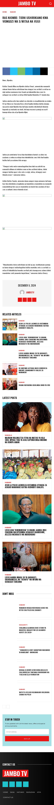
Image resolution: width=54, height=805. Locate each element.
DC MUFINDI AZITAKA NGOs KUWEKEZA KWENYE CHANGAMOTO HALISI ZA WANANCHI (33, 370)
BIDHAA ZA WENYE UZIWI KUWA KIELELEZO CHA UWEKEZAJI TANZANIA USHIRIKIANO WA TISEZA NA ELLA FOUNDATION (34, 672)
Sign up (27, 739)
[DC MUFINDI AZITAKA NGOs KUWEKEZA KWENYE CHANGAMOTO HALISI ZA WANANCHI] (10, 369)
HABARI (13, 11)
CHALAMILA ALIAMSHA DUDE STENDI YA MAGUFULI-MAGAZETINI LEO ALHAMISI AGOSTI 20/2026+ (32, 630)
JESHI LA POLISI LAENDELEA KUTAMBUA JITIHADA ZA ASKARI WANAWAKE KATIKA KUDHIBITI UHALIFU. (34, 325)
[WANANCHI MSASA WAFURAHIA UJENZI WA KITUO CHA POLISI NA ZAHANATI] (10, 607)
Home (5, 11)
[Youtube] (34, 300)
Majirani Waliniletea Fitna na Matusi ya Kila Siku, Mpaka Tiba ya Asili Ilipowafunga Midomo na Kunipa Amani (26, 440)
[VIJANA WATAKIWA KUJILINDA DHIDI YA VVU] (10, 384)
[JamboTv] (23, 292)
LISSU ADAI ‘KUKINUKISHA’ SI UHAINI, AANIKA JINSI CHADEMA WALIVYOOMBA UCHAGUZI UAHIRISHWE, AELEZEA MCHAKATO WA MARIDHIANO (33, 340)
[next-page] (8, 706)
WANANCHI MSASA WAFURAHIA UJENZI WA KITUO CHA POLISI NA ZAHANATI (33, 608)
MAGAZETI (23, 625)
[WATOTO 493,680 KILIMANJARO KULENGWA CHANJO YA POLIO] (10, 692)
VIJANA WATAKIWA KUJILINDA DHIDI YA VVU (34, 385)
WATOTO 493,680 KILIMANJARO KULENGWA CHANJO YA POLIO (34, 693)
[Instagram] (25, 300)
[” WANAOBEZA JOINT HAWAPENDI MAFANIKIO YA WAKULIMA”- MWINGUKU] (10, 650)
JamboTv (30, 292)
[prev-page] (4, 706)
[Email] (44, 71)
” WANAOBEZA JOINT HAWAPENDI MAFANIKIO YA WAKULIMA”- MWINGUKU (34, 651)
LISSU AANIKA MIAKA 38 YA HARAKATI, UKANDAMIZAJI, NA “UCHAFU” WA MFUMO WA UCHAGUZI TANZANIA (34, 355)
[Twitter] (14, 71)
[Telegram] (29, 71)
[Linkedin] (36, 71)
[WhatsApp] (21, 71)
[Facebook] (6, 71)
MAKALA (8, 435)
